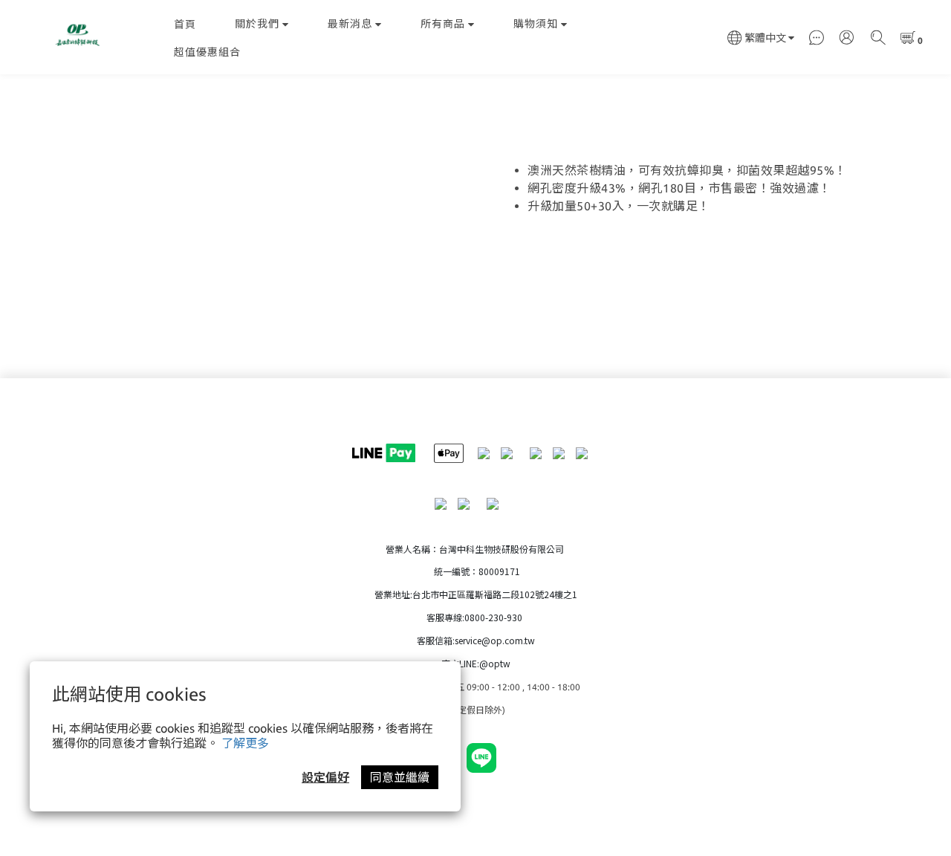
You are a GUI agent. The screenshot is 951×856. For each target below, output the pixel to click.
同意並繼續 (399, 777)
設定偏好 (325, 777)
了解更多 (245, 743)
